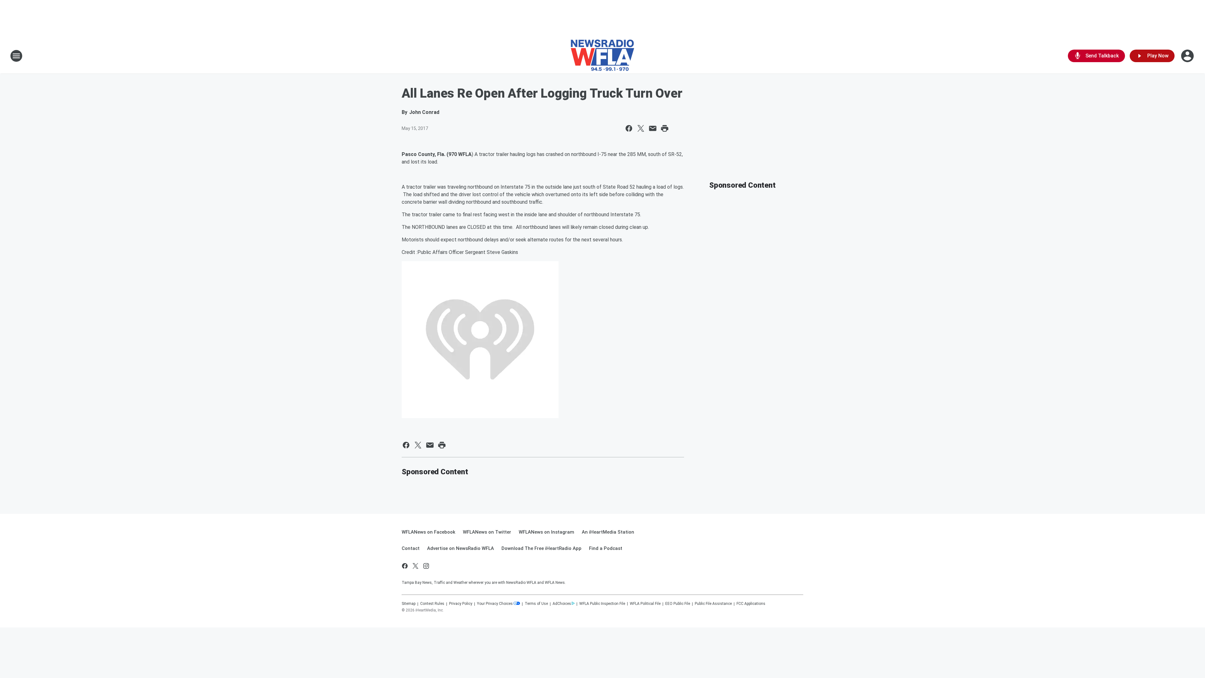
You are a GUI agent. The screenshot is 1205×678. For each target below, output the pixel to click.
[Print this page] (664, 128)
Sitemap (408, 603)
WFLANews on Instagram (546, 532)
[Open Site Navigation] (16, 56)
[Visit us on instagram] (426, 566)
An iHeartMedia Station (608, 532)
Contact (411, 548)
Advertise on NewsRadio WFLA (460, 548)
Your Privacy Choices (495, 603)
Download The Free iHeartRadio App (541, 548)
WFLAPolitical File (645, 603)
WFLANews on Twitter (487, 532)
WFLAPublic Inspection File (602, 603)
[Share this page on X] (640, 128)
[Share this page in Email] (652, 128)
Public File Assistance (713, 603)
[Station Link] (602, 56)
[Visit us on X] (415, 566)
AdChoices (562, 603)
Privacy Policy (460, 603)
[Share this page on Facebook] (628, 128)
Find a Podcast (605, 548)
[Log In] (1188, 56)
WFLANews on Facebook (428, 532)
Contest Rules (432, 603)
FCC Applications (750, 603)
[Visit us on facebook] (405, 566)
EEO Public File (677, 603)
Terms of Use (536, 603)
